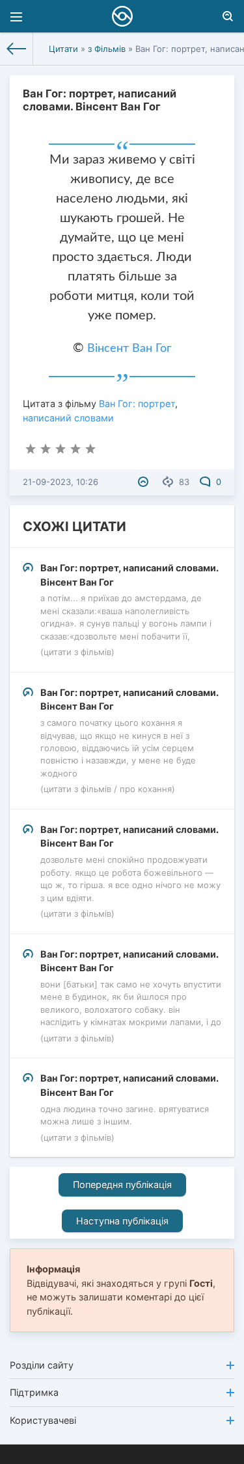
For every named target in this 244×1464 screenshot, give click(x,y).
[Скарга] (145, 482)
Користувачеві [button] (43, 1420)
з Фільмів (107, 48)
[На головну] (16, 48)
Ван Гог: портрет (137, 403)
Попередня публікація (122, 1184)
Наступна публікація (122, 1220)
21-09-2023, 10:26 (60, 482)
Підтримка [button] (34, 1392)
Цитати (63, 48)
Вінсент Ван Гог (129, 348)
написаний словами (68, 417)
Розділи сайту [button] (42, 1365)
